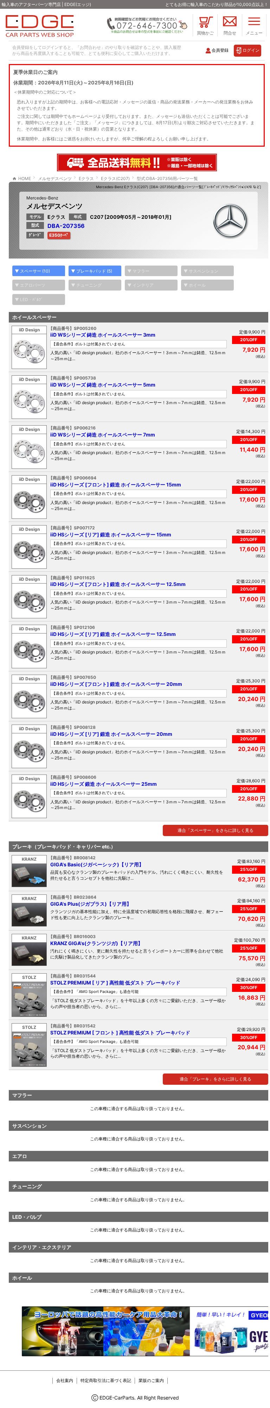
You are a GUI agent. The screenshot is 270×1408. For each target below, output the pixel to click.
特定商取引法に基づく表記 (106, 1380)
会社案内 (64, 1380)
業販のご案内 (151, 1380)
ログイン (251, 50)
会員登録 (220, 50)
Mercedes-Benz (42, 197)
